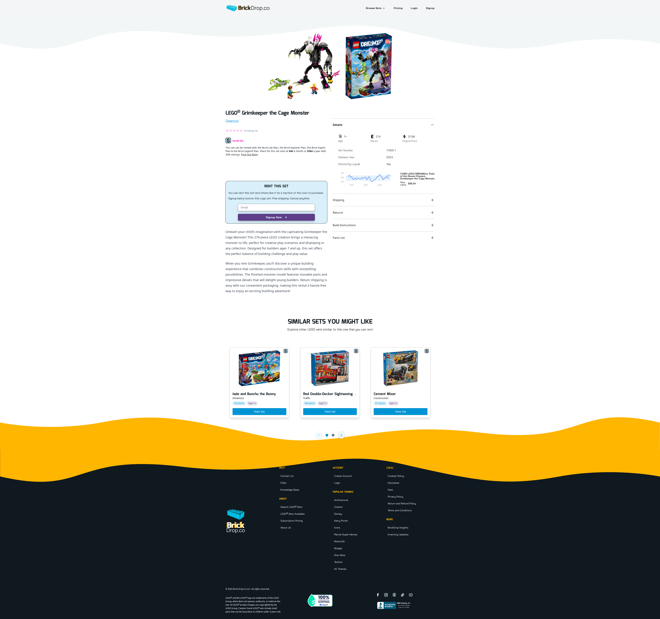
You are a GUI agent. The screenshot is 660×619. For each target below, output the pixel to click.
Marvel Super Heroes (345, 534)
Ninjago (338, 548)
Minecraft (339, 541)
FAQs (283, 482)
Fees (390, 489)
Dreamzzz (232, 121)
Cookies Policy (396, 476)
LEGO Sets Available (292, 513)
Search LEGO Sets (291, 506)
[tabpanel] (304, 66)
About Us (285, 527)
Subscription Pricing (291, 520)
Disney (338, 513)
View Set (259, 411)
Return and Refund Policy (402, 503)
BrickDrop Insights (398, 527)
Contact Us (287, 476)
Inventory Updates (398, 534)
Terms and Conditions (400, 510)
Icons (337, 527)
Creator (338, 506)
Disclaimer (393, 482)
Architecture (341, 500)
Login (414, 8)
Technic (338, 562)
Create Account (343, 476)
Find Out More (249, 154)
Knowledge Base (289, 489)
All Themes (340, 568)
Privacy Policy (395, 496)
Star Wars (339, 555)
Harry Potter (341, 520)
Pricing (398, 8)
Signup (430, 8)
